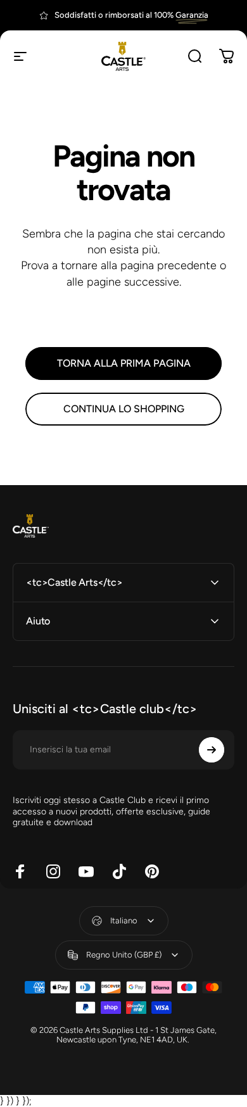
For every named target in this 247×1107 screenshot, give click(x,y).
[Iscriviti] (211, 749)
